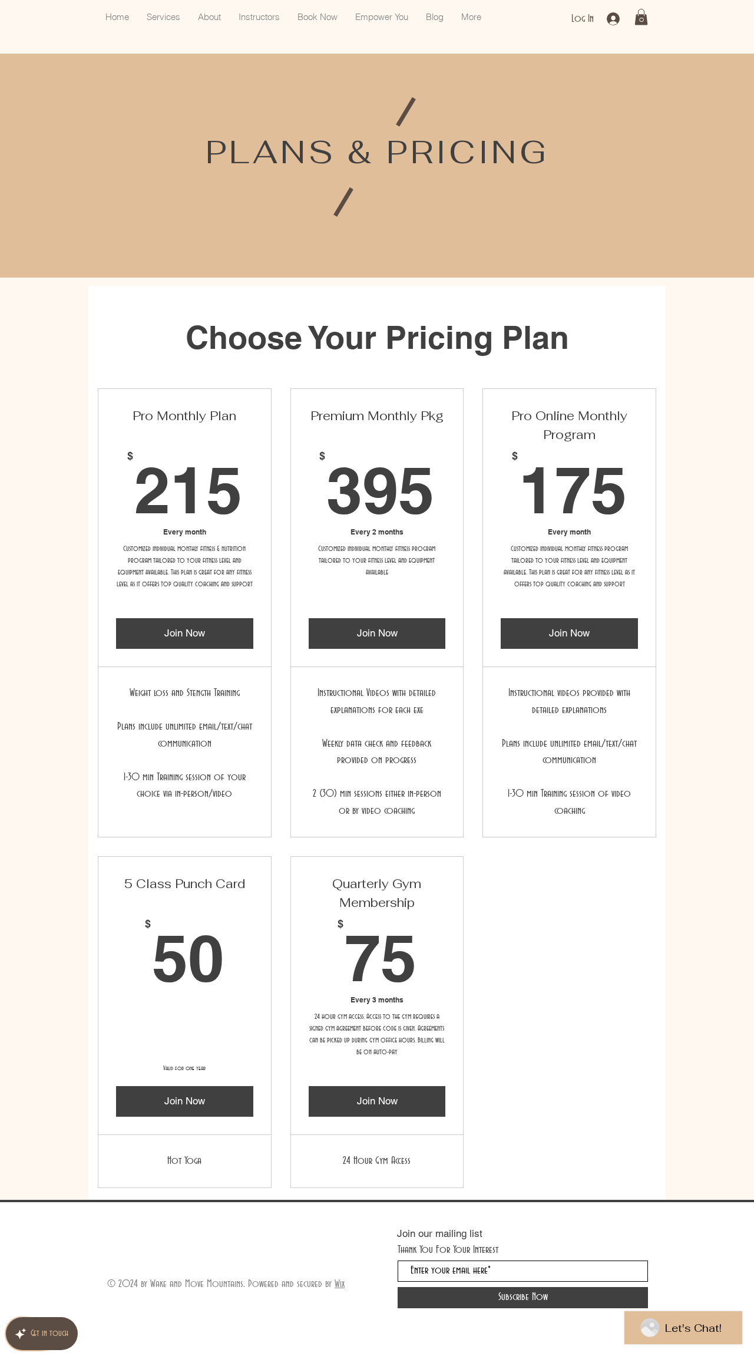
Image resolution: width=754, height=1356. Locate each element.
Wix (340, 1283)
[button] (641, 17)
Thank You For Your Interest (448, 1249)
